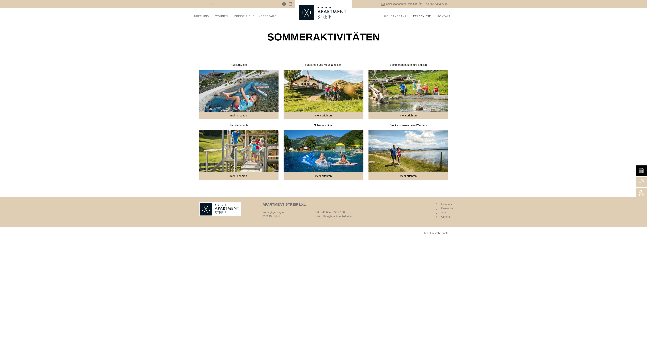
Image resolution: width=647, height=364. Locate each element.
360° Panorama (395, 16)
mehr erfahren (238, 115)
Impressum (447, 204)
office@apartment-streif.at (337, 216)
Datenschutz (448, 208)
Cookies (445, 216)
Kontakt (444, 16)
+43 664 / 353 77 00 (333, 212)
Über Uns (201, 16)
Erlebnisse (422, 16)
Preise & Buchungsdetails (255, 16)
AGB (443, 212)
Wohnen (221, 16)
